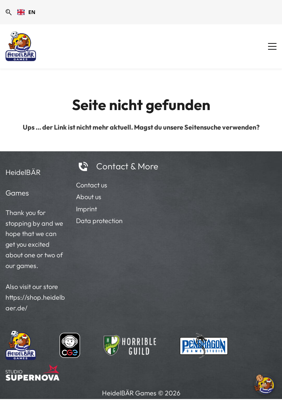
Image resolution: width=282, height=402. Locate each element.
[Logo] (21, 46)
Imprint (86, 209)
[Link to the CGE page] (69, 343)
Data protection (99, 220)
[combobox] (26, 12)
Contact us (91, 185)
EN (31, 11)
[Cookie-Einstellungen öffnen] (264, 384)
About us (88, 197)
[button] (9, 12)
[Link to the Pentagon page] (204, 343)
